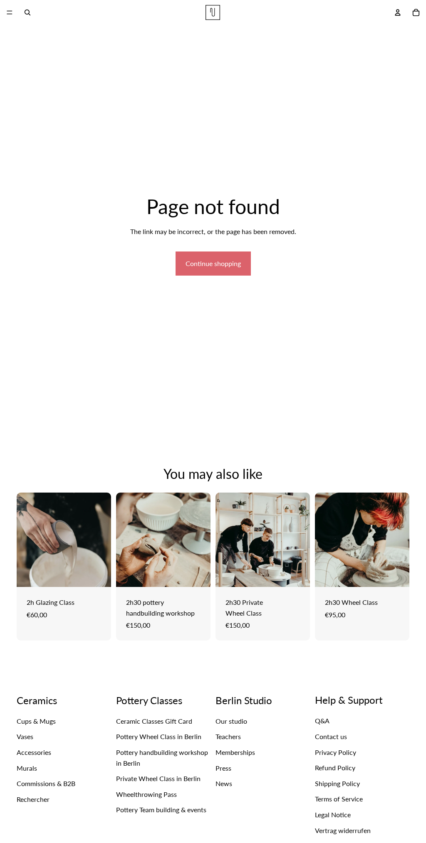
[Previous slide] (26, 540)
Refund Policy (335, 768)
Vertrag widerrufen (343, 830)
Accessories (34, 752)
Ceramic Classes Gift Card (154, 721)
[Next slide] (102, 540)
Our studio (231, 721)
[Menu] (9, 12)
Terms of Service (339, 799)
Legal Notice (333, 814)
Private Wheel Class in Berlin (158, 778)
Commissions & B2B (46, 783)
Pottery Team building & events (161, 809)
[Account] (398, 12)
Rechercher (33, 799)
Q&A (322, 721)
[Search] (27, 12)
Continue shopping (213, 263)
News (223, 783)
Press (223, 768)
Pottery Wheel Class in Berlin (158, 736)
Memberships (235, 752)
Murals (27, 768)
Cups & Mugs (36, 721)
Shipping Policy (337, 783)
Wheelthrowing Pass (146, 794)
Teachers (228, 736)
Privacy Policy (335, 752)
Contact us (331, 736)
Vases (25, 736)
